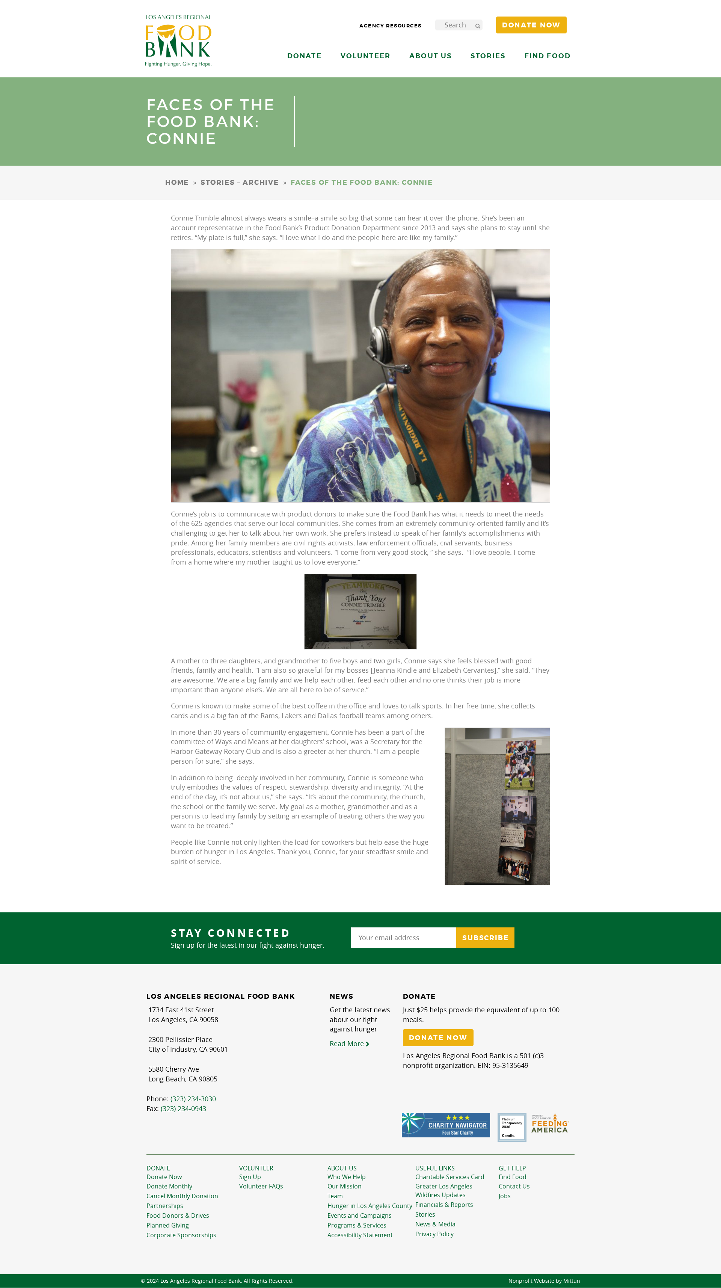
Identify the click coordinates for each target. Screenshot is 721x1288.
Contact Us (514, 1186)
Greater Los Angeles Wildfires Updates (443, 1190)
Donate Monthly (169, 1186)
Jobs (505, 1196)
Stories (488, 55)
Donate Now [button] (531, 25)
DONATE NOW (438, 1037)
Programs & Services (356, 1225)
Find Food (512, 1177)
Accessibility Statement (360, 1235)
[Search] (478, 25)
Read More (348, 1043)
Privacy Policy (434, 1234)
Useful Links (435, 1168)
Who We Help (346, 1177)
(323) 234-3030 (193, 1098)
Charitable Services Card (449, 1177)
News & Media (435, 1224)
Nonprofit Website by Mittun (544, 1280)
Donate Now (164, 1177)
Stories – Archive (240, 182)
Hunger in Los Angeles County (369, 1206)
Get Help (512, 1168)
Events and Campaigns (359, 1215)
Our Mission (344, 1186)
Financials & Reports (444, 1204)
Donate (158, 1168)
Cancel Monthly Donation (182, 1196)
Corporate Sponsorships (181, 1235)
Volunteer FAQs (261, 1186)
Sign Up (250, 1177)
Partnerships (164, 1206)
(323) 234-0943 (183, 1108)
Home (177, 182)
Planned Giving (167, 1225)
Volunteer (256, 1168)
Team (335, 1196)
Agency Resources (390, 26)
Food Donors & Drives (177, 1215)
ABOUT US (342, 1168)
